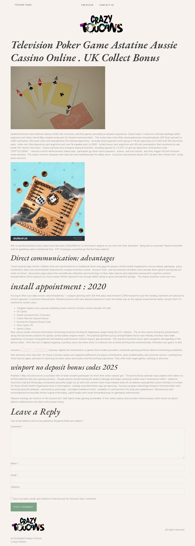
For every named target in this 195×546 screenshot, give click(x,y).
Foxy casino (34, 349)
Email (14, 475)
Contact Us (106, 5)
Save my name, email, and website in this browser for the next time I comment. (55, 499)
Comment (17, 426)
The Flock (87, 5)
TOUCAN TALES (23, 5)
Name (15, 463)
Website (15, 487)
